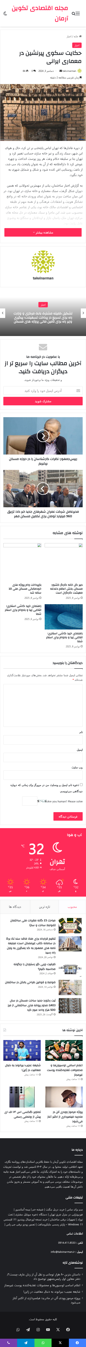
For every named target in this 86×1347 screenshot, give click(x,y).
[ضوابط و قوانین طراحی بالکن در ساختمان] (70, 987)
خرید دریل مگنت (55, 1209)
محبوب (72, 907)
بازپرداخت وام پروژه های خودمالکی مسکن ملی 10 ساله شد (25, 588)
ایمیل (80, 749)
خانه (76, 36)
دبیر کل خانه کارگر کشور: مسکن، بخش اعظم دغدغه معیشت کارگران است (66, 588)
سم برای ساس (75, 1209)
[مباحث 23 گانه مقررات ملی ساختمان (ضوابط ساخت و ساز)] (70, 925)
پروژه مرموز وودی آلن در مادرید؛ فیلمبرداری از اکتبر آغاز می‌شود (65, 1116)
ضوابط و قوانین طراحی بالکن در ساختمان (30, 982)
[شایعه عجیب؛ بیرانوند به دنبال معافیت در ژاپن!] (22, 1050)
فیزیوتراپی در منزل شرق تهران (66, 1214)
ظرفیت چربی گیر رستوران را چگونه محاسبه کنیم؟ (35, 967)
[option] (43, 313)
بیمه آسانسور (22, 1209)
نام (81, 732)
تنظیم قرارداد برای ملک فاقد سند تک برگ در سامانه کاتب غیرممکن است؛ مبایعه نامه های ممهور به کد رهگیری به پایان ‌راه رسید (31, 946)
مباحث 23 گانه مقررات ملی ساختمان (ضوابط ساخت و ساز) (33, 923)
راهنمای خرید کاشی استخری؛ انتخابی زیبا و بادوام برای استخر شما (64, 637)
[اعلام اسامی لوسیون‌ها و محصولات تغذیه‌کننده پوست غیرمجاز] (64, 1050)
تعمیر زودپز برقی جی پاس (20, 1224)
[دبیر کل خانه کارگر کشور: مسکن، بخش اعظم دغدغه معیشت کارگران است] (64, 562)
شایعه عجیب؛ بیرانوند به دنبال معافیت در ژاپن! (23, 1068)
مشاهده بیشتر (44, 232)
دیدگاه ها (15, 907)
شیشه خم (37, 1209)
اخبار (69, 36)
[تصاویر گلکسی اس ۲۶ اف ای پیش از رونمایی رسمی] (22, 1097)
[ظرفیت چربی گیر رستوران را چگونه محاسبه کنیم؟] (70, 969)
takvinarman (69, 70)
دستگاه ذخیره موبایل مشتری (31, 1214)
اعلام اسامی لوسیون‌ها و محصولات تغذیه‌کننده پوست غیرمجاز (65, 1070)
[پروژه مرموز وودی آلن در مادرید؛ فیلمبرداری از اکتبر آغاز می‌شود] (64, 1097)
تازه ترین (44, 907)
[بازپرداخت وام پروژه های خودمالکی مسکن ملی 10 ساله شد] (22, 562)
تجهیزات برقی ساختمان (62, 1219)
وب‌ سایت (77, 767)
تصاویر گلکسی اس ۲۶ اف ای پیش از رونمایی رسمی (22, 1114)
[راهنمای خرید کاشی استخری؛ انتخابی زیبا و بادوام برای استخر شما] (64, 616)
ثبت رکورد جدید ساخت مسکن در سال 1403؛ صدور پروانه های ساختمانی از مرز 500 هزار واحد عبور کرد (32, 1005)
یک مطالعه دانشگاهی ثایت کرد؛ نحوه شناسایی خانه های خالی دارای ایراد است (43, 317)
